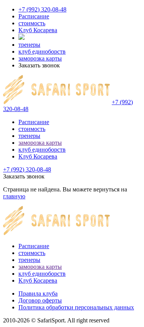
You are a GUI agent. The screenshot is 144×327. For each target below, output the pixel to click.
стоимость (31, 23)
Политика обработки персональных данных (76, 307)
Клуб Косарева (37, 30)
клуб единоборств (42, 51)
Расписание (33, 16)
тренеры (29, 44)
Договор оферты (40, 300)
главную (14, 196)
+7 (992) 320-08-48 (42, 9)
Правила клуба (38, 293)
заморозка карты (40, 58)
